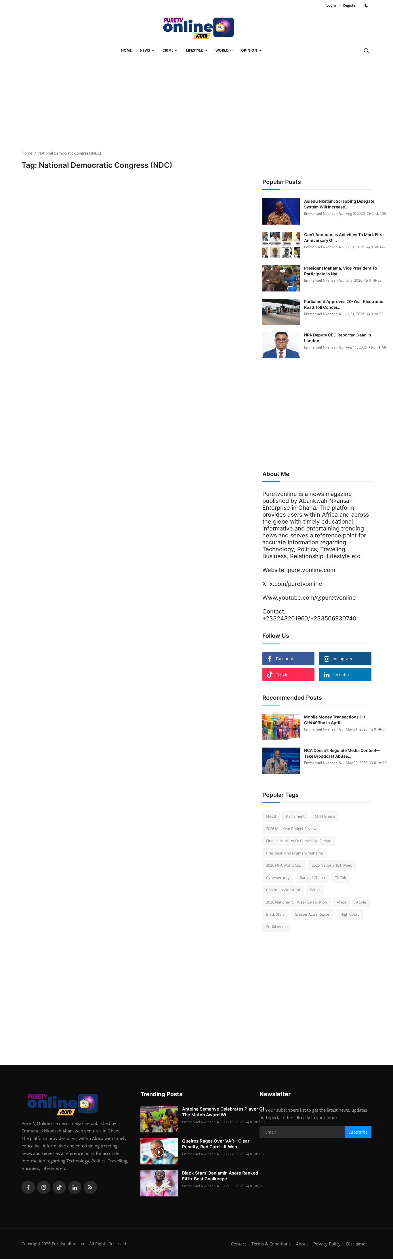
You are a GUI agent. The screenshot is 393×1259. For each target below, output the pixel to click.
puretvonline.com (311, 570)
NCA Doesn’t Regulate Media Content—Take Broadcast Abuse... (342, 753)
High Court (349, 914)
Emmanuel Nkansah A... (324, 213)
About (302, 1244)
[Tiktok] (59, 1187)
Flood (271, 816)
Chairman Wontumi (283, 889)
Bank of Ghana (312, 877)
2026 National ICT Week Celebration (296, 902)
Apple (361, 902)
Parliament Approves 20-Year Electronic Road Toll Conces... (343, 304)
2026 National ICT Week (332, 865)
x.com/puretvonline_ (297, 583)
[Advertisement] (196, 105)
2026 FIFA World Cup (284, 865)
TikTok (340, 877)
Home (126, 50)
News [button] (145, 50)
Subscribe (358, 1132)
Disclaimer (356, 1244)
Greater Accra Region (312, 914)
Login (331, 5)
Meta (341, 902)
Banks (315, 889)
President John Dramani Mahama (294, 853)
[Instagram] (43, 1187)
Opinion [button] (249, 50)
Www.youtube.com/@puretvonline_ (310, 597)
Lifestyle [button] (194, 50)
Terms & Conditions (271, 1244)
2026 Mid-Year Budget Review (291, 828)
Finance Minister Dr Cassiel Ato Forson (298, 840)
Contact (238, 1244)
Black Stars (275, 914)
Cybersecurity (278, 877)
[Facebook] (28, 1187)
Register (350, 5)
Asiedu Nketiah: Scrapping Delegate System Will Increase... (339, 204)
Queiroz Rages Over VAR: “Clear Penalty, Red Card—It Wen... (215, 1143)
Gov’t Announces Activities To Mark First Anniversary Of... (344, 237)
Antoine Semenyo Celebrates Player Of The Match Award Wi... (223, 1111)
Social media (276, 926)
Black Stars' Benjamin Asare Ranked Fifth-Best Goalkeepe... (220, 1175)
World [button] (222, 50)
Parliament (295, 816)
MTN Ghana (325, 816)
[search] (366, 50)
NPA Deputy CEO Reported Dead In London (337, 337)
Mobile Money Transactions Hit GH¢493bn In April (334, 719)
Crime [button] (168, 50)
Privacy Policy (327, 1244)
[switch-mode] (367, 5)
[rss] (90, 1187)
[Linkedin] (74, 1187)
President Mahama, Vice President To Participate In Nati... (340, 271)
